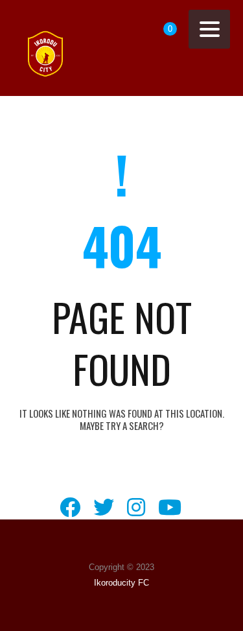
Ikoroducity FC (121, 583)
